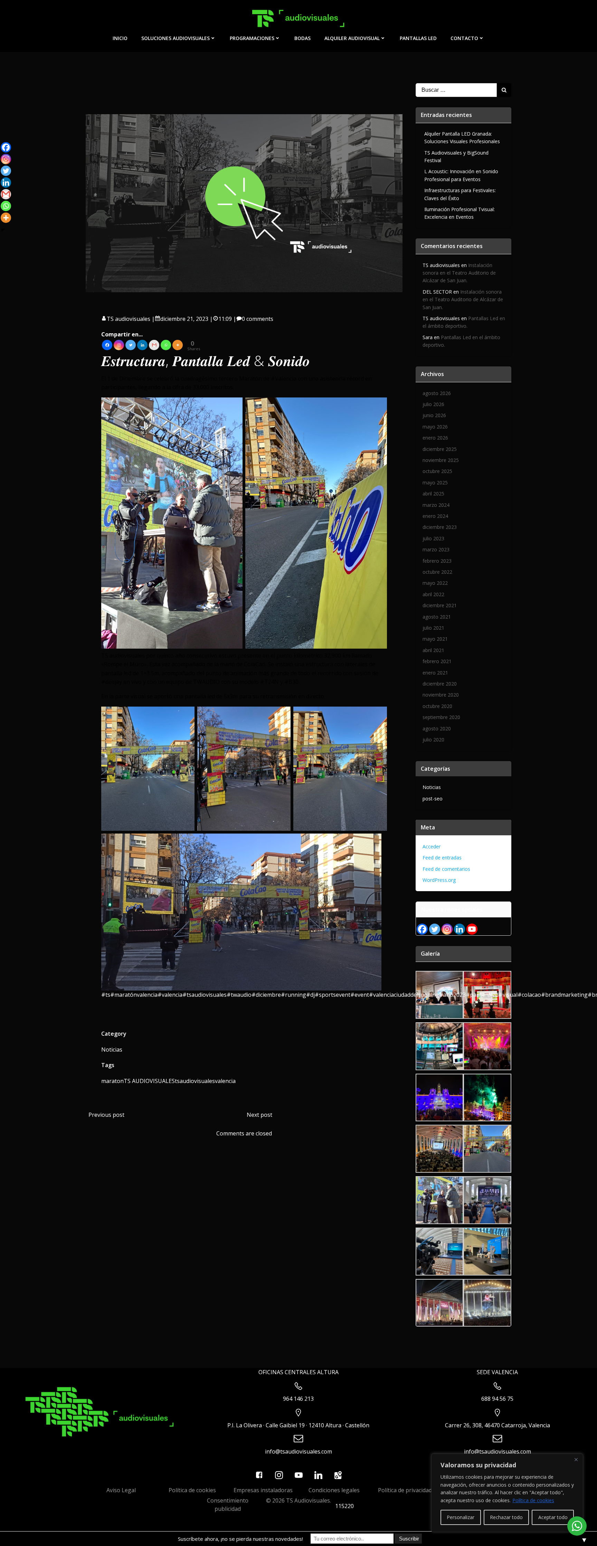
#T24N (269, 682)
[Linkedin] (142, 345)
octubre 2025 (437, 471)
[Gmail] (154, 345)
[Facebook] (107, 345)
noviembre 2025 (441, 460)
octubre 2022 (437, 572)
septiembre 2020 (441, 717)
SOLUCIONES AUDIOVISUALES (175, 38)
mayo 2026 (435, 426)
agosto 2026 (437, 393)
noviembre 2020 (441, 694)
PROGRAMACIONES (252, 38)
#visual (508, 994)
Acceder (431, 846)
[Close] (576, 1459)
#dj (310, 994)
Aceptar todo (553, 1517)
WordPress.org (439, 880)
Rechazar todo (506, 1517)
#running (293, 994)
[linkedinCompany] (459, 929)
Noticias (111, 1049)
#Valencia (283, 378)
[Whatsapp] (166, 345)
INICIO (120, 38)
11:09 (225, 319)
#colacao (529, 994)
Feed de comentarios (446, 869)
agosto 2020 (437, 728)
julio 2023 (433, 538)
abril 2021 (433, 650)
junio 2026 (434, 415)
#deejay (111, 682)
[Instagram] (119, 345)
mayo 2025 (435, 482)
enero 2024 (435, 516)
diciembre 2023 (440, 527)
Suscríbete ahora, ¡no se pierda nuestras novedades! (240, 1538)
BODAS (302, 38)
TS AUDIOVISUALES (149, 1081)
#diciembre (266, 994)
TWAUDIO (206, 682)
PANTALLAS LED (418, 38)
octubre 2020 (437, 706)
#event (359, 994)
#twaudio (239, 994)
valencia (225, 1081)
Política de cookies (533, 1500)
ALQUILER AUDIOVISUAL (352, 38)
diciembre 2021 (440, 605)
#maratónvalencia (134, 994)
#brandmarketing (564, 994)
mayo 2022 (435, 583)
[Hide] (3, 230)
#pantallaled (482, 994)
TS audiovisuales (128, 319)
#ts (105, 994)
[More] (177, 345)
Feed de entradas (442, 857)
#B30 (291, 682)
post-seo (433, 798)
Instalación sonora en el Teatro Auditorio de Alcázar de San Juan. (459, 273)
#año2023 (452, 994)
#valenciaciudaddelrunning (404, 994)
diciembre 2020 (440, 683)
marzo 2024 (436, 505)
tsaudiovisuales (195, 1081)
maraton (112, 1081)
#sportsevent (332, 994)
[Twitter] (130, 345)
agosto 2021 (437, 616)
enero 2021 (435, 672)
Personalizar (460, 1517)
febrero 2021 (437, 661)
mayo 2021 (435, 639)
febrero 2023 (437, 561)
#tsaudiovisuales (204, 994)
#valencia (170, 994)
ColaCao (254, 664)
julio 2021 (433, 627)
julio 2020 (433, 739)
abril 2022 (433, 594)
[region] (507, 1493)
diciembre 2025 (440, 449)
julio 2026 (433, 404)
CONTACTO (464, 38)
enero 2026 (435, 437)
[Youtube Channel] (471, 929)
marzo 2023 (436, 549)
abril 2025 (433, 493)
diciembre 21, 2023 (184, 319)
